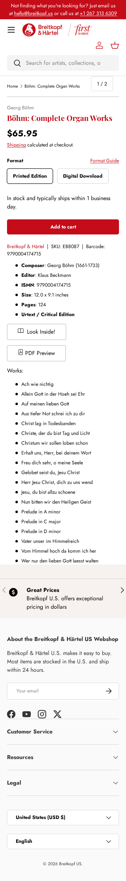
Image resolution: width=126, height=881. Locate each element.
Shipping (16, 144)
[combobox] (63, 63)
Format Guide (104, 160)
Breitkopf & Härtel (25, 246)
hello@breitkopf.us (33, 13)
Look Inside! (40, 332)
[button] (114, 45)
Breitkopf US (70, 864)
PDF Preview (39, 353)
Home (12, 86)
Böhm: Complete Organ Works (52, 86)
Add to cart (63, 226)
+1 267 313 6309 (98, 13)
